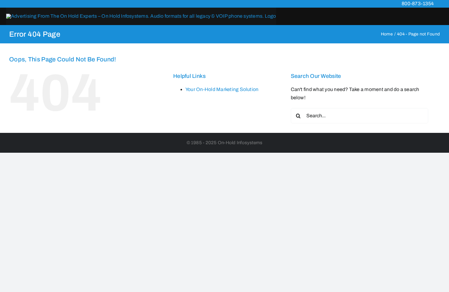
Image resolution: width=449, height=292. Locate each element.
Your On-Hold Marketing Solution (221, 89)
